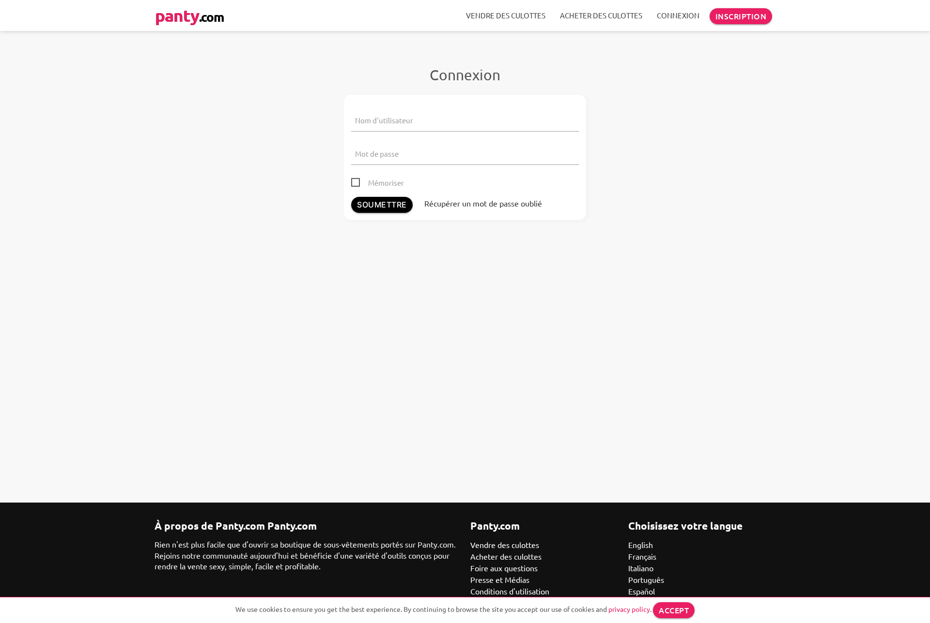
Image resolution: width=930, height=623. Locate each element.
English (640, 544)
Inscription (741, 16)
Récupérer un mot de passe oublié (483, 203)
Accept (674, 610)
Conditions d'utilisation (509, 591)
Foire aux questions (504, 568)
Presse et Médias (499, 579)
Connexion (678, 15)
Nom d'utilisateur (384, 120)
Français (642, 556)
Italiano (640, 568)
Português (646, 579)
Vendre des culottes (505, 15)
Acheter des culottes (601, 15)
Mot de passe (377, 153)
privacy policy (629, 609)
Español (641, 591)
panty (189, 15)
